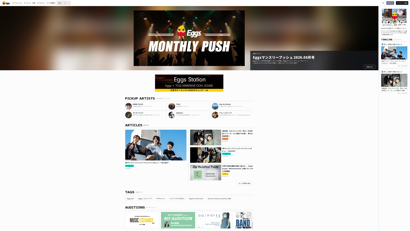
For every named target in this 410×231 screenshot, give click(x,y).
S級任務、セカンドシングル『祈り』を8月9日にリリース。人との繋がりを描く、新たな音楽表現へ (237, 133)
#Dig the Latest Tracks (196, 199)
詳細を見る (369, 67)
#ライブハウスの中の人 (177, 199)
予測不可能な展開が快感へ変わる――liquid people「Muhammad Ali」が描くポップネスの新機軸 (237, 168)
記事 (33, 3)
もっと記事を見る (245, 183)
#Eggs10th (130, 199)
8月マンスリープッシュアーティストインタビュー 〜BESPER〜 (237, 149)
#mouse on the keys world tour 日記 (219, 199)
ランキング (27, 3)
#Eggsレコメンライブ (145, 199)
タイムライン (41, 3)
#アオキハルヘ (160, 199)
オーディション (17, 3)
